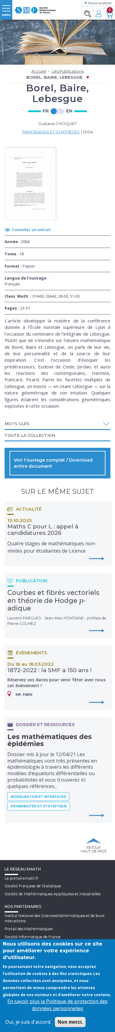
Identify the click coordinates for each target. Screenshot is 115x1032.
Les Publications (68, 71)
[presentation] (81, 600)
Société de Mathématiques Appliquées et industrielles (53, 894)
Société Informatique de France (33, 937)
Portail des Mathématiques (29, 929)
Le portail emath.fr (22, 878)
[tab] (57, 424)
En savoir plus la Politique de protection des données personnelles (57, 1005)
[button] (57, 423)
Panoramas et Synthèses (51, 131)
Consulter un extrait (31, 229)
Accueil (38, 71)
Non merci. (70, 1022)
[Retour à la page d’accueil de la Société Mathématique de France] (35, 7)
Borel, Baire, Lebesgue (54, 77)
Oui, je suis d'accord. (28, 1022)
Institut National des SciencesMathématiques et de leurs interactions (54, 918)
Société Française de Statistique (33, 886)
